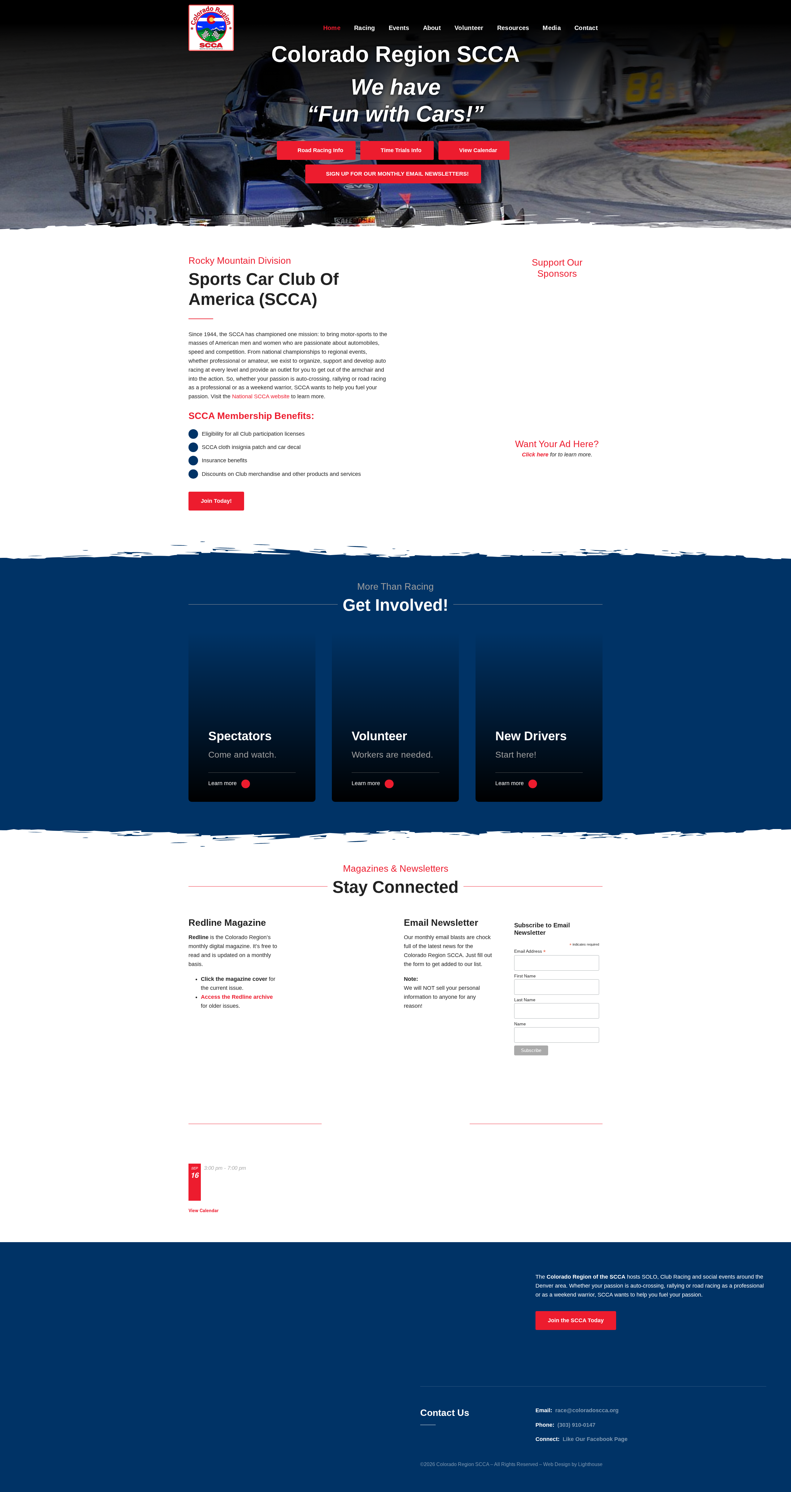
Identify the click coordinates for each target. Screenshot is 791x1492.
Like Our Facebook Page (595, 1439)
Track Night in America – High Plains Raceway (223, 1187)
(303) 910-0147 (576, 1425)
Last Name (524, 999)
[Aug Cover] (341, 917)
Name (520, 1023)
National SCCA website (261, 396)
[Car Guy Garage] (557, 384)
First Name (525, 975)
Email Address (530, 951)
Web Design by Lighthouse (573, 1464)
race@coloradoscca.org (587, 1410)
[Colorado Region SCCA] (211, 7)
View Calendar (203, 1210)
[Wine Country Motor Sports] (557, 283)
